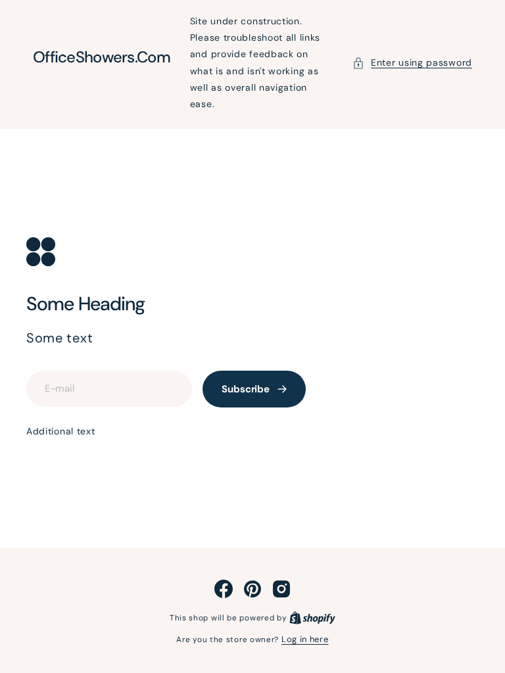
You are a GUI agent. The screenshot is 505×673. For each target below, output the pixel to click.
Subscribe (246, 389)
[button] (412, 63)
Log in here (305, 639)
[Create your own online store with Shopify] (312, 617)
